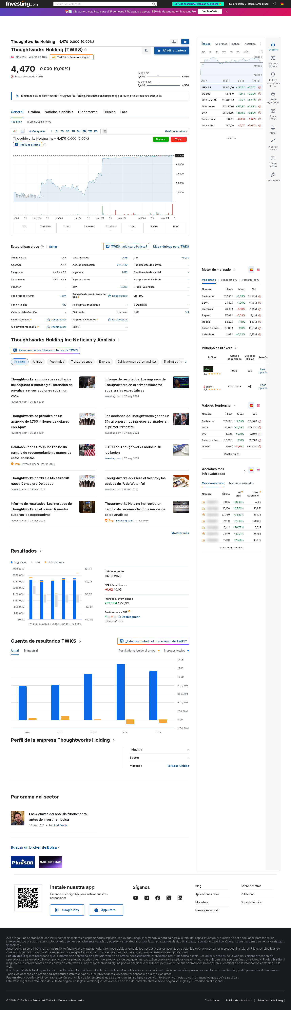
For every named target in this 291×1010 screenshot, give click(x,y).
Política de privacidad (238, 1000)
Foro (123, 112)
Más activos (209, 279)
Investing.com (113, 458)
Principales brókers (217, 348)
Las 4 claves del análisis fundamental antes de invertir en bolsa (58, 816)
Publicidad (248, 894)
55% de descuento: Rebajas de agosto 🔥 (198, 4)
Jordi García (60, 825)
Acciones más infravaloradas (213, 471)
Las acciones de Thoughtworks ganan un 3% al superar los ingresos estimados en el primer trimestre (137, 421)
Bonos (236, 43)
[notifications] (275, 4)
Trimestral (31, 650)
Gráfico (34, 112)
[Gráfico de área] (22, 131)
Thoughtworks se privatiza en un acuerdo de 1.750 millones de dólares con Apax (40, 421)
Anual (15, 650)
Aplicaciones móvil (207, 894)
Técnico (109, 112)
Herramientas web (207, 910)
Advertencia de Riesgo (271, 1000)
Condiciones (212, 1000)
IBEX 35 (206, 87)
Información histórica (39, 121)
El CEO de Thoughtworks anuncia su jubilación (133, 449)
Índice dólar (209, 119)
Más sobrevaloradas (241, 483)
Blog (198, 886)
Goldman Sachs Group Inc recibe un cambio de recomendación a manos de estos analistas (41, 452)
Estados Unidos (178, 765)
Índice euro (208, 125)
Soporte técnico (251, 902)
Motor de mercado (216, 270)
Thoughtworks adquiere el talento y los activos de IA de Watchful (135, 481)
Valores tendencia (216, 405)
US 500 (206, 93)
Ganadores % (229, 279)
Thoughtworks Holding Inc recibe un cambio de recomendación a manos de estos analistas (135, 509)
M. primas (221, 43)
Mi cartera (201, 902)
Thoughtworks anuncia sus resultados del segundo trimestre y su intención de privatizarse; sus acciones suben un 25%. (42, 387)
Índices (206, 43)
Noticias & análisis (59, 112)
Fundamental (88, 112)
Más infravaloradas (213, 483)
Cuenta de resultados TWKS (43, 641)
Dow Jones (208, 106)
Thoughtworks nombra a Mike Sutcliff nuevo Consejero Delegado (40, 481)
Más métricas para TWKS (171, 246)
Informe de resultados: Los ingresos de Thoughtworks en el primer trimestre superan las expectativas (135, 384)
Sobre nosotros (251, 886)
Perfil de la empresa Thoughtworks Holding (60, 740)
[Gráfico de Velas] (15, 131)
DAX (204, 112)
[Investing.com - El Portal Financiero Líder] (22, 4)
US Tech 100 (209, 100)
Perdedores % (250, 279)
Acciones (250, 43)
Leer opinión (263, 371)
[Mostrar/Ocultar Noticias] (105, 131)
